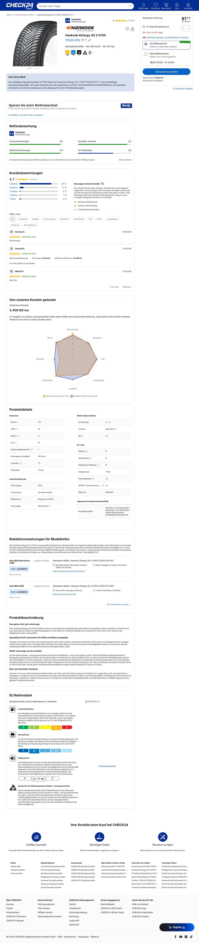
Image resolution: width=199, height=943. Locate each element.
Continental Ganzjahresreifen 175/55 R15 (114, 870)
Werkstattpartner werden (50, 916)
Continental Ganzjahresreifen (53, 866)
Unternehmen (12, 912)
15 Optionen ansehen (183, 88)
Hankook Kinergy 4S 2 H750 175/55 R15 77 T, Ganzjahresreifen (145, 870)
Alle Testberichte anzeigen (117, 604)
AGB (60, 936)
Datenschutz (70, 936)
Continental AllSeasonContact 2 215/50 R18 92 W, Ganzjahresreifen (175, 866)
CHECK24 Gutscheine (142, 912)
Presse (9, 908)
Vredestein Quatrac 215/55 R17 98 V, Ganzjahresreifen (175, 877)
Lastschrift (74, 920)
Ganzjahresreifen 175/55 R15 (113, 866)
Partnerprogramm (46, 904)
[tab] (29, 68)
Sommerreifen (17, 873)
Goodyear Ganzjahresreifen (52, 884)
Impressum (83, 936)
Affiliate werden (45, 912)
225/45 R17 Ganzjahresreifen (83, 880)
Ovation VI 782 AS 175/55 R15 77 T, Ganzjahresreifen (145, 880)
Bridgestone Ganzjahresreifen (53, 877)
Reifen (9, 15)
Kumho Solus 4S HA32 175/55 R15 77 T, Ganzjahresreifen (145, 866)
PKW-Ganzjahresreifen (24, 15)
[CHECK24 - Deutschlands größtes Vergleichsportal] (19, 6)
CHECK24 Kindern (111, 908)
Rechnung (74, 916)
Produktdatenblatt (107, 766)
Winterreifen (16, 866)
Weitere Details (125, 160)
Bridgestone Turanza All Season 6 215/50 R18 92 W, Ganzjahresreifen (175, 870)
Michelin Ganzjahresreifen (51, 873)
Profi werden (44, 908)
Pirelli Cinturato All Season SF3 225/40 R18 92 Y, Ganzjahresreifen (175, 873)
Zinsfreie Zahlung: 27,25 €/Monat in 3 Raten (168, 38)
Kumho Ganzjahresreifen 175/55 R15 (114, 877)
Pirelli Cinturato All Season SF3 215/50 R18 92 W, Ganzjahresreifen (175, 887)
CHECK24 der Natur (112, 912)
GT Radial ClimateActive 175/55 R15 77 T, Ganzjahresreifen (145, 873)
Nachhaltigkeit (108, 904)
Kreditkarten (75, 908)
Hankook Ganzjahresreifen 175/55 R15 (114, 873)
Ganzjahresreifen (18, 870)
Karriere (10, 904)
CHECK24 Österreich (16, 916)
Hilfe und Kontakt (140, 904)
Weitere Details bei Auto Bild (64, 594)
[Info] (17, 422)
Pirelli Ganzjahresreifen (50, 870)
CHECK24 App (139, 908)
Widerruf (95, 936)
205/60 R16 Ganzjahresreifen (83, 866)
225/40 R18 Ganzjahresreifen (83, 873)
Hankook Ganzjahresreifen (52, 880)
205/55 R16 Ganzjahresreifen (83, 877)
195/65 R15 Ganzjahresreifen (83, 870)
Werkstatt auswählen (166, 71)
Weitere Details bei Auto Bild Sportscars (69, 571)
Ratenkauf (74, 924)
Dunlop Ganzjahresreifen (51, 887)
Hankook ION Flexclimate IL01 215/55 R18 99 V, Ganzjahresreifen (175, 880)
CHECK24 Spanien (15, 920)
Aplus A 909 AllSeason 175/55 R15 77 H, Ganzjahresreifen (145, 877)
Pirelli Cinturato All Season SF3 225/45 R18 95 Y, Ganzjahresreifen (175, 884)
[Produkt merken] (127, 29)
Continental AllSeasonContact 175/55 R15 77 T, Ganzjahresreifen (145, 887)
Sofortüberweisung (78, 912)
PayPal (72, 904)
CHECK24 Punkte (140, 916)
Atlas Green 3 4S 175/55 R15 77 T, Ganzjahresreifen (145, 884)
